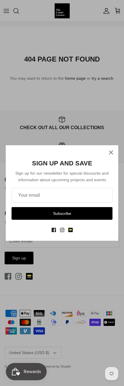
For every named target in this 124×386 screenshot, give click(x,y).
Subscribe (62, 213)
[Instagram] (62, 230)
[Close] (111, 152)
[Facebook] (54, 230)
